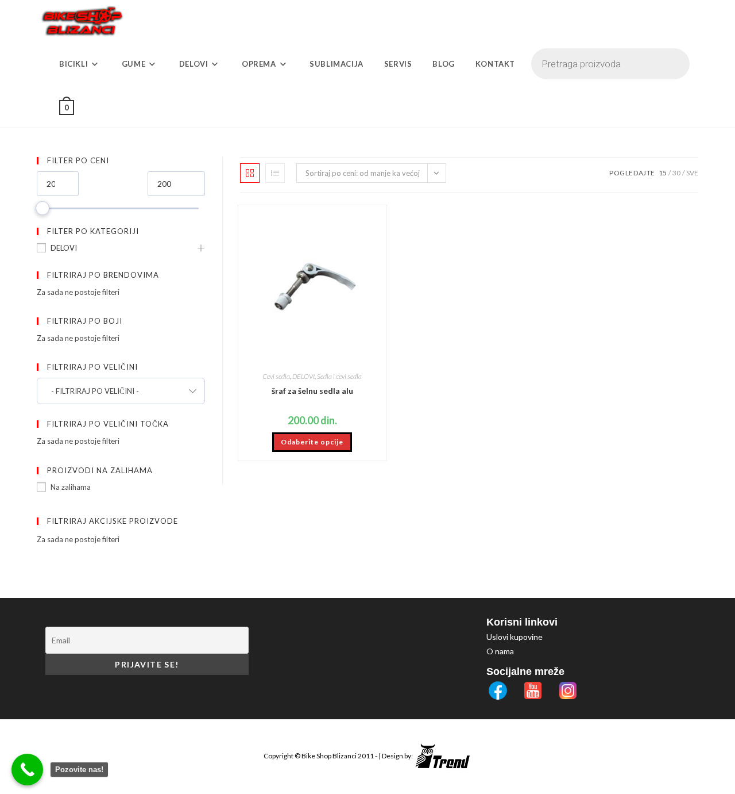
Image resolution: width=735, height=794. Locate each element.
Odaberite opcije (312, 442)
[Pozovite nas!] (27, 769)
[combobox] (121, 391)
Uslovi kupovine (514, 637)
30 (676, 172)
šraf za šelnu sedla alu (312, 391)
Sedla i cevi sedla (339, 376)
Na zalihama (71, 487)
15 (663, 172)
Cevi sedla (276, 376)
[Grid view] (250, 173)
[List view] (275, 173)
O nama (500, 651)
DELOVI (64, 247)
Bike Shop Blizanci (329, 755)
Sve (692, 172)
